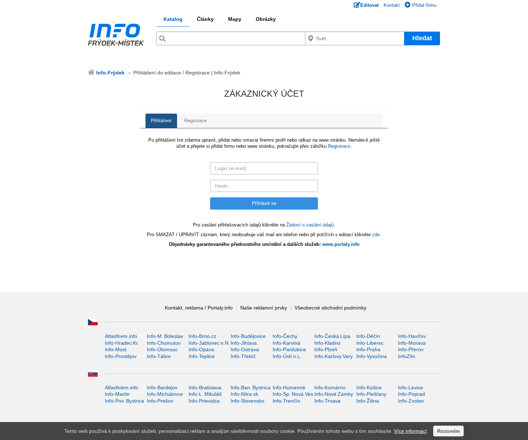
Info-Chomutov (164, 343)
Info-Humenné (289, 387)
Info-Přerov (410, 349)
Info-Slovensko (247, 401)
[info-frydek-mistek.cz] (116, 36)
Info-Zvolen (411, 401)
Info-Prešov (160, 401)
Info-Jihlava (244, 343)
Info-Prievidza (204, 401)
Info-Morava (412, 343)
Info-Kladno (327, 343)
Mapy (234, 19)
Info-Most (115, 349)
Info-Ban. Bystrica (250, 387)
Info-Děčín (368, 336)
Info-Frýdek (110, 72)
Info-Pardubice (289, 349)
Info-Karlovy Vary (333, 356)
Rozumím (448, 431)
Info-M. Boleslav (165, 336)
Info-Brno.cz (202, 336)
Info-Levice (410, 387)
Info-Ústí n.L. (287, 356)
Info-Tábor (159, 356)
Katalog (172, 19)
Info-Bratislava (205, 387)
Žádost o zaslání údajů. (310, 225)
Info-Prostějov (120, 356)
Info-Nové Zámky (333, 394)
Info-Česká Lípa (332, 336)
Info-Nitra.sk (244, 394)
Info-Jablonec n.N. (209, 343)
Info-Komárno (330, 387)
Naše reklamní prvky (263, 308)
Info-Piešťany (371, 394)
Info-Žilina (367, 401)
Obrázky (266, 19)
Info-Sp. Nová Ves (293, 394)
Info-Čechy (285, 336)
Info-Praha (368, 349)
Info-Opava (201, 349)
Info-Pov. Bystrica (124, 401)
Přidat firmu (424, 5)
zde (376, 234)
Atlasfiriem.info (121, 387)
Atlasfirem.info (121, 336)
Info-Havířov (412, 336)
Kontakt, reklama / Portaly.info (199, 308)
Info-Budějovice (248, 336)
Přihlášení (161, 120)
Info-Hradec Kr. (122, 343)
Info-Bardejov (162, 387)
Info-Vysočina (371, 356)
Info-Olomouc (162, 349)
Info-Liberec (370, 343)
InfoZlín (406, 356)
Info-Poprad (411, 394)
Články (205, 19)
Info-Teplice (202, 356)
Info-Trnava (327, 401)
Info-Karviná (286, 343)
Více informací (410, 431)
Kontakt (392, 5)
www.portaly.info (341, 244)
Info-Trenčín (286, 401)
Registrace (195, 120)
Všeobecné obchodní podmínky (330, 308)
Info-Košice (369, 387)
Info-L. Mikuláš (205, 394)
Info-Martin (117, 394)
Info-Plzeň (325, 349)
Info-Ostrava (245, 349)
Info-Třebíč (243, 356)
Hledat (422, 38)
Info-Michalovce (165, 394)
